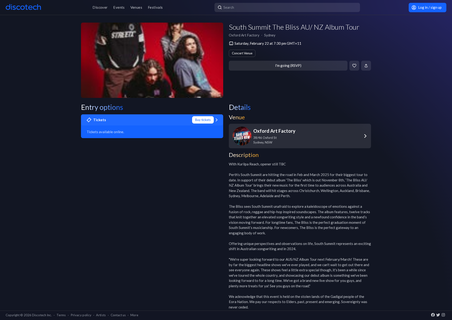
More (134, 315)
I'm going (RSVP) (288, 65)
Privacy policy (81, 315)
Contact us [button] (118, 315)
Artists (101, 315)
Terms (61, 315)
